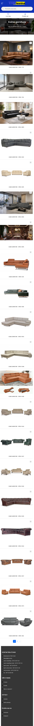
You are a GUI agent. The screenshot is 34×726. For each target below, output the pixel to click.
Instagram (6, 716)
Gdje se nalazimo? (8, 689)
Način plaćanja (7, 702)
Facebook (6, 712)
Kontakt (5, 685)
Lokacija (5, 699)
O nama (5, 682)
